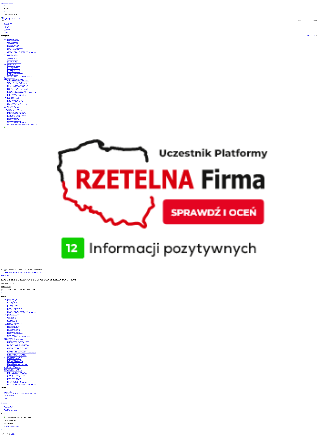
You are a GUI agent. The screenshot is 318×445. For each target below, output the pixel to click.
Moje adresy (7, 409)
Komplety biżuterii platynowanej (15, 73)
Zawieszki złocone (12, 58)
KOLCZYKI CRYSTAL (14, 98)
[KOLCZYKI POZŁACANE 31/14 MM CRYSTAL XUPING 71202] (23, 272)
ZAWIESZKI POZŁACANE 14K (16, 115)
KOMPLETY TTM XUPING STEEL (17, 88)
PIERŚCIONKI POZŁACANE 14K (17, 113)
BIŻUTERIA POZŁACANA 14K (13, 110)
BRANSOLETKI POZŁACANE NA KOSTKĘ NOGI (22, 52)
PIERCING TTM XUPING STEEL (16, 95)
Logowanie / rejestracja (7, 3)
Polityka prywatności (9, 395)
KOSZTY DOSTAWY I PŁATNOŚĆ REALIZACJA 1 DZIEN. (21, 393)
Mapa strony (7, 399)
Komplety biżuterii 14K (13, 119)
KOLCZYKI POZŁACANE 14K (16, 112)
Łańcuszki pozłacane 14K (14, 118)
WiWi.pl (13, 434)
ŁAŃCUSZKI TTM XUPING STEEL (17, 89)
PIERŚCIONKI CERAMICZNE (16, 94)
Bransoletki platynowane (13, 70)
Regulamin (7, 29)
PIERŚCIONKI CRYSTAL (14, 100)
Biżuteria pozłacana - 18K (11, 39)
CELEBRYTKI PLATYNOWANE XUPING (19, 76)
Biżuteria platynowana (10, 64)
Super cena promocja (9, 78)
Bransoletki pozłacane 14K (14, 116)
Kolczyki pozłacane (12, 42)
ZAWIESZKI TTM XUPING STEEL (17, 84)
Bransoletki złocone (12, 60)
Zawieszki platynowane (13, 69)
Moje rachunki (8, 407)
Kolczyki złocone (11, 57)
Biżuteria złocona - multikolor (12, 54)
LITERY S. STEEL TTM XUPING (16, 91)
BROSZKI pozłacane (13, 49)
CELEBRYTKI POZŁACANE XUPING (18, 51)
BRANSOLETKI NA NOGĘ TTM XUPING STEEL (21, 92)
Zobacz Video (6, 275)
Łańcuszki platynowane (13, 72)
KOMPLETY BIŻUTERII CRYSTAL (17, 104)
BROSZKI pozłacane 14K (14, 121)
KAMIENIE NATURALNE (11, 109)
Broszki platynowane (12, 75)
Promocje (6, 26)
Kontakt (6, 32)
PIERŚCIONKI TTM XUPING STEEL (18, 81)
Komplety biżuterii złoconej (14, 63)
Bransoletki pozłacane (13, 45)
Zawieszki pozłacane (12, 43)
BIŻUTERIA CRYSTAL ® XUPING (14, 97)
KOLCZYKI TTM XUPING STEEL (17, 82)
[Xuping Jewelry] (10, 18)
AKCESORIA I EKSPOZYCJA (12, 107)
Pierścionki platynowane (13, 66)
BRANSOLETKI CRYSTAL (15, 101)
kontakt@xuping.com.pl (12, 426)
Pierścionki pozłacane (13, 40)
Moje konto (4, 403)
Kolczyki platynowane (13, 67)
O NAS (6, 27)
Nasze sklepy (7, 391)
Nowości (6, 24)
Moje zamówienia (8, 406)
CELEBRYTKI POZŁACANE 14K (17, 122)
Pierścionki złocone (12, 55)
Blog (5, 30)
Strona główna (8, 23)
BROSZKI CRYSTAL (13, 106)
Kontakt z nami (8, 392)
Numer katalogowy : (6, 283)
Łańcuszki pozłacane (12, 46)
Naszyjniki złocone (12, 61)
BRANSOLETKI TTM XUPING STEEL (18, 85)
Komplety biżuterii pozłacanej (15, 48)
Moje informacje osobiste (10, 410)
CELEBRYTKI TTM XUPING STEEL (18, 87)
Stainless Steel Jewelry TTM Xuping (13, 79)
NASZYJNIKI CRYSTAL (14, 103)
